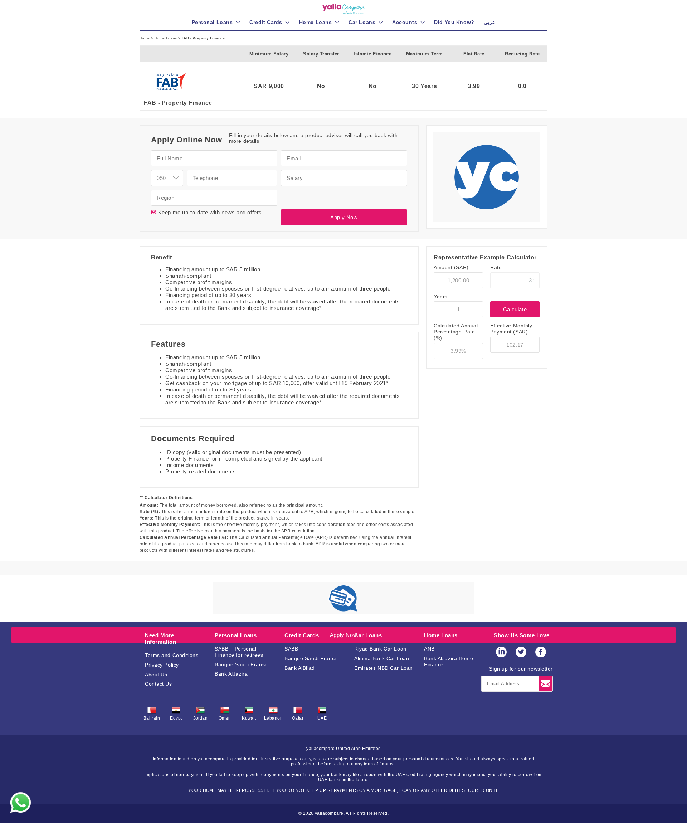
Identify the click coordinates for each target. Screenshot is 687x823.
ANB (429, 649)
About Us (156, 674)
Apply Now (343, 217)
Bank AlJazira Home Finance (448, 661)
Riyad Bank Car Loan (380, 649)
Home (145, 38)
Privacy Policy (162, 665)
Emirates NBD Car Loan (383, 668)
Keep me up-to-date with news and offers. (210, 212)
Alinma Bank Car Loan (381, 658)
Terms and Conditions (171, 655)
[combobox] (167, 178)
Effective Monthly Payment (511, 329)
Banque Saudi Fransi (240, 664)
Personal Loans (236, 635)
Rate (496, 267)
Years (441, 297)
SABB (291, 649)
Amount (451, 267)
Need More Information (160, 638)
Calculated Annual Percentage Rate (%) (456, 332)
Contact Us (158, 684)
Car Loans (368, 635)
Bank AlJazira (231, 674)
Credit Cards (301, 635)
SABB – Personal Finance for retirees (239, 652)
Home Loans (166, 38)
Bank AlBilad (299, 668)
